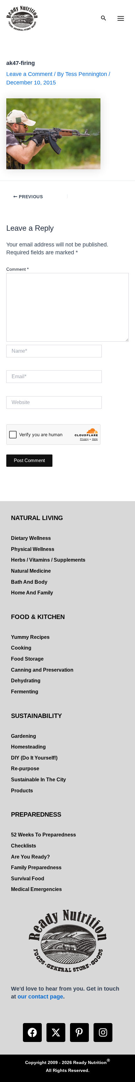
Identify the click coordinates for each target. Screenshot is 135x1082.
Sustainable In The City (38, 779)
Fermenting (24, 691)
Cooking (21, 648)
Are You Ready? (30, 856)
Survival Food (27, 878)
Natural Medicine (31, 571)
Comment (17, 269)
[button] (32, 1032)
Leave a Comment (29, 74)
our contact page (40, 996)
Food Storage (27, 659)
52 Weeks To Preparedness (43, 834)
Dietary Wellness (31, 538)
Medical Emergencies (36, 889)
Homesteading (28, 746)
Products (22, 790)
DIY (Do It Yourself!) (34, 758)
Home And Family (32, 592)
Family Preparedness (36, 867)
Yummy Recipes (30, 637)
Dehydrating (25, 680)
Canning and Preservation (42, 670)
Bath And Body (29, 582)
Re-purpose (25, 768)
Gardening (23, 736)
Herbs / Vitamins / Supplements (48, 560)
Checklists (23, 845)
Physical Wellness (32, 549)
